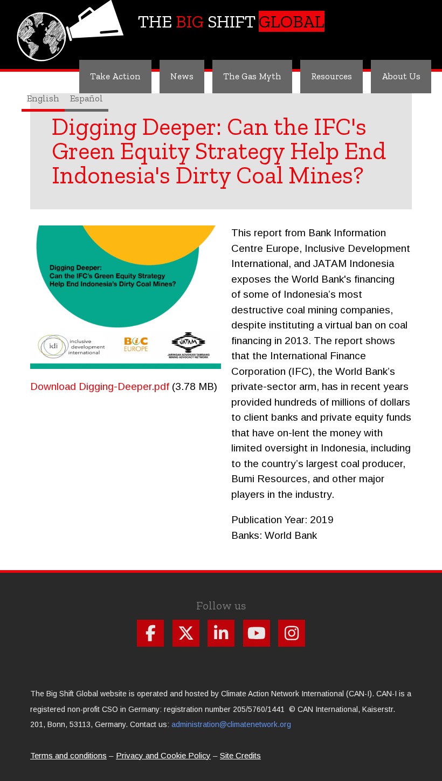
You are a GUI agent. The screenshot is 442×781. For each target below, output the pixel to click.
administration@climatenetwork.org (231, 724)
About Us (401, 76)
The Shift (231, 21)
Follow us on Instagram (291, 633)
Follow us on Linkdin (221, 633)
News (182, 76)
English (43, 98)
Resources (331, 76)
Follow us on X (185, 633)
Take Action (115, 76)
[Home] (72, 24)
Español (86, 98)
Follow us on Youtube (256, 633)
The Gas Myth (252, 76)
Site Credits (240, 755)
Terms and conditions (68, 755)
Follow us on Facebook (150, 633)
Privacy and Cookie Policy (163, 755)
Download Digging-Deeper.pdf (99, 386)
